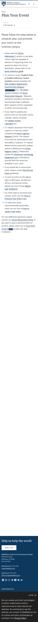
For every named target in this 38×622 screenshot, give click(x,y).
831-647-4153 (12, 573)
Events (4, 12)
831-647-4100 (6, 561)
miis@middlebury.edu (8, 568)
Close (31, 595)
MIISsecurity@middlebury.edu (11, 575)
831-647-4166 (14, 566)
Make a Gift (9, 548)
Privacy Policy (20, 618)
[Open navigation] (34, 4)
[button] (29, 4)
